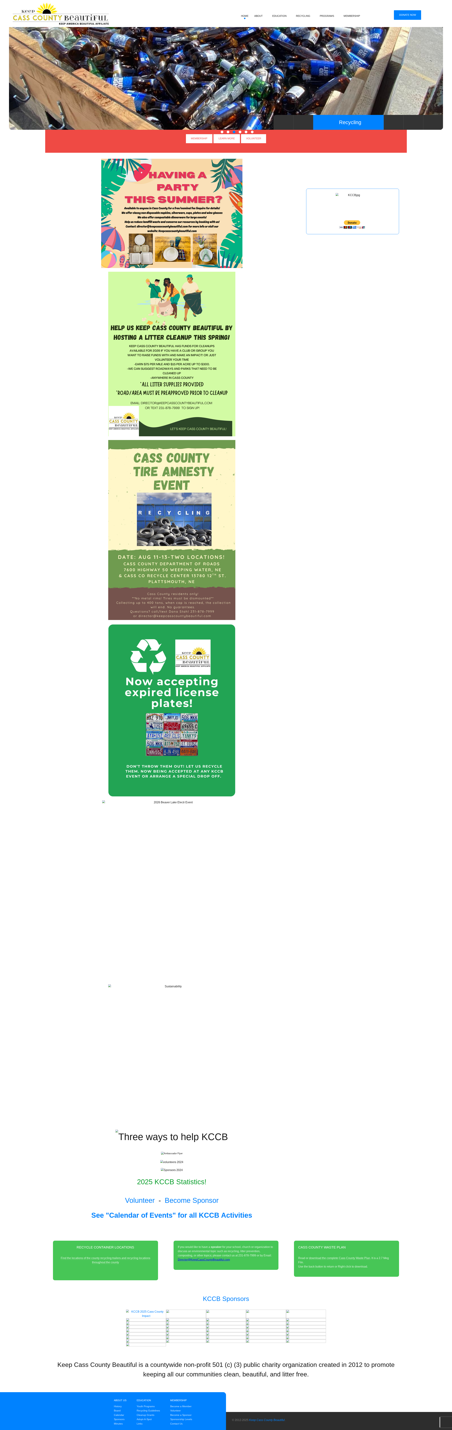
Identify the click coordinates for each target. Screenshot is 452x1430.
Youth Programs (146, 1406)
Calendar (119, 1415)
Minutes (118, 1423)
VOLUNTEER (253, 138)
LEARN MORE (227, 138)
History (118, 1406)
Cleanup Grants (145, 1415)
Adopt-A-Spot (144, 1419)
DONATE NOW (407, 14)
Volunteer (140, 1200)
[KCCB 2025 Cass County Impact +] (146, 1314)
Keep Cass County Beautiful (267, 1420)
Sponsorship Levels (181, 1419)
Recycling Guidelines (148, 1410)
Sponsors (119, 1419)
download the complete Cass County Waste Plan (339, 1258)
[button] (222, 132)
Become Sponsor (192, 1200)
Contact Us (176, 1423)
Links (139, 1423)
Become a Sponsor (181, 1415)
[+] (186, 1314)
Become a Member (181, 1406)
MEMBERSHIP (199, 138)
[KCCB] (55, 13)
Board (117, 1410)
